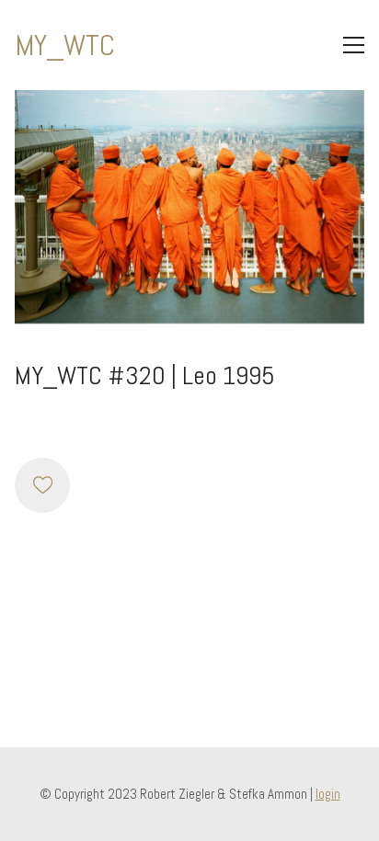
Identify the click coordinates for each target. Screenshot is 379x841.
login (328, 793)
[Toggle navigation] (353, 45)
